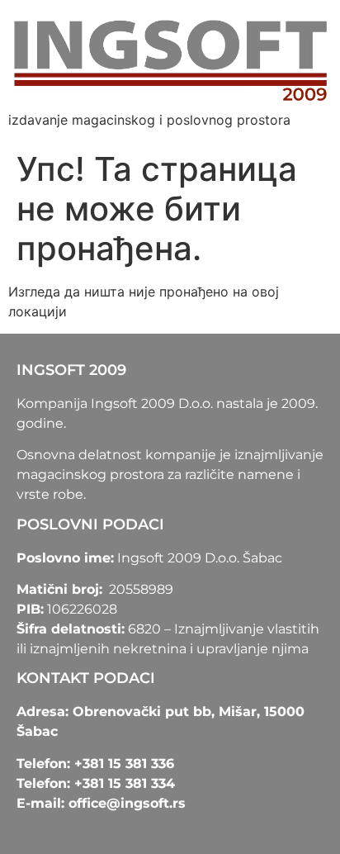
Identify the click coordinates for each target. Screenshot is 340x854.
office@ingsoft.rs (127, 803)
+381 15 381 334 (124, 783)
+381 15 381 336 (124, 763)
